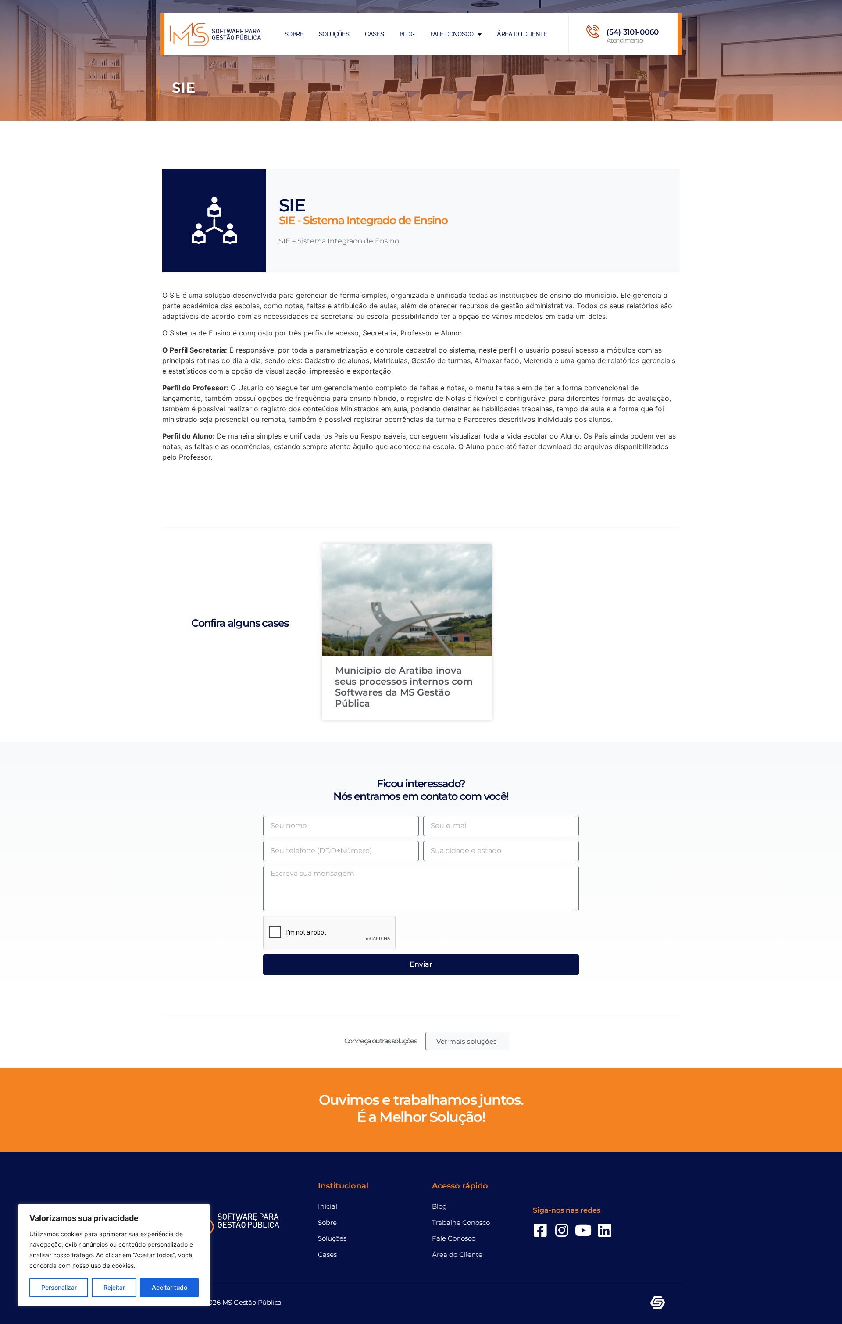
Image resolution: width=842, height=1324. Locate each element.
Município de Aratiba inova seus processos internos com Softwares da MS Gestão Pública (404, 687)
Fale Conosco (451, 34)
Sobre (294, 34)
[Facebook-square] (540, 1230)
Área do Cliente (522, 34)
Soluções (334, 34)
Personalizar (59, 1287)
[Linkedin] (604, 1230)
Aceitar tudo (169, 1287)
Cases (374, 34)
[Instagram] (561, 1230)
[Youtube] (583, 1230)
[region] (114, 1255)
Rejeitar (114, 1287)
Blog (407, 34)
